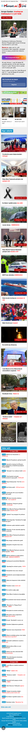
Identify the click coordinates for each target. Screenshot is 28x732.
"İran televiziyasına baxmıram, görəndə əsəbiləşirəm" (12, 657)
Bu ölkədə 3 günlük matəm (12, 697)
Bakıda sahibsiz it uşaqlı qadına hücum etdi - (13, 556)
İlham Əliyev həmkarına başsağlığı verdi (13, 594)
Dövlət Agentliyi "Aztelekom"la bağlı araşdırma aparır (14, 520)
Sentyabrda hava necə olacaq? (12, 570)
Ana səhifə (3, 1)
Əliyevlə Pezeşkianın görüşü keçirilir (14, 460)
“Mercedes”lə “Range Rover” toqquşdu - (12, 605)
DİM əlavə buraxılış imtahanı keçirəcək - (11, 498)
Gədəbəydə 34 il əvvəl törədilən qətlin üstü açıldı (12, 493)
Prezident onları (11, 585)
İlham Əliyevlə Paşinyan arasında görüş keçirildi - (13, 550)
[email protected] (18, 716)
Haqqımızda (12, 1)
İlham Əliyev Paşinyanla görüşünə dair (13, 535)
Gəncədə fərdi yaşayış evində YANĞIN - (12, 681)
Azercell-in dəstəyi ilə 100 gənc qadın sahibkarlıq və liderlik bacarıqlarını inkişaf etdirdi (13, 465)
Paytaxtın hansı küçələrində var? (13, 630)
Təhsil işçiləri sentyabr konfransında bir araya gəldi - (13, 477)
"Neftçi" (10, 670)
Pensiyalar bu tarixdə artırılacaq (12, 610)
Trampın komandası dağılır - (11, 692)
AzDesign (10, 724)
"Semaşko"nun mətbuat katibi (14, 471)
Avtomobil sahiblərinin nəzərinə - (13, 641)
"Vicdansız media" (13, 675)
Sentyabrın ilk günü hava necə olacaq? (12, 545)
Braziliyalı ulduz (12, 702)
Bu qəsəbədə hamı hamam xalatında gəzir (14, 600)
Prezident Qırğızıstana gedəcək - (13, 625)
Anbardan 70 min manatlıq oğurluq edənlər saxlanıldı (13, 530)
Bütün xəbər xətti (6, 707)
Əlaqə (17, 1)
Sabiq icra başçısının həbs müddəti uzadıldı (13, 581)
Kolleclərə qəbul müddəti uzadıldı (13, 525)
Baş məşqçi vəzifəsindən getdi (12, 540)
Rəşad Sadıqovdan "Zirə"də (13, 482)
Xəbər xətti (8, 1)
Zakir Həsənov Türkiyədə (13, 686)
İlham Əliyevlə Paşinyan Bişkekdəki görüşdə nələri (13, 509)
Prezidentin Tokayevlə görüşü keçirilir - (12, 504)
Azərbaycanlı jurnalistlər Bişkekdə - (13, 561)
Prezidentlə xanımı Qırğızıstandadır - (14, 575)
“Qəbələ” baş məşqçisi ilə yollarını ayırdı (13, 515)
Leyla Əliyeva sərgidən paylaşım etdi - (13, 666)
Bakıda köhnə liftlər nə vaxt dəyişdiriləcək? (11, 646)
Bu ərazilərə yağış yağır (10, 590)
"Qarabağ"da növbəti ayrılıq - (14, 566)
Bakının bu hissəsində (11, 455)
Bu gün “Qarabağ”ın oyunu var (12, 620)
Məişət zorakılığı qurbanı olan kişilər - (14, 636)
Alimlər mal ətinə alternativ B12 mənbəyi (12, 652)
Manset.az (5, 47)
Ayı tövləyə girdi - (13, 487)
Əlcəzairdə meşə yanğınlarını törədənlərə (12, 615)
